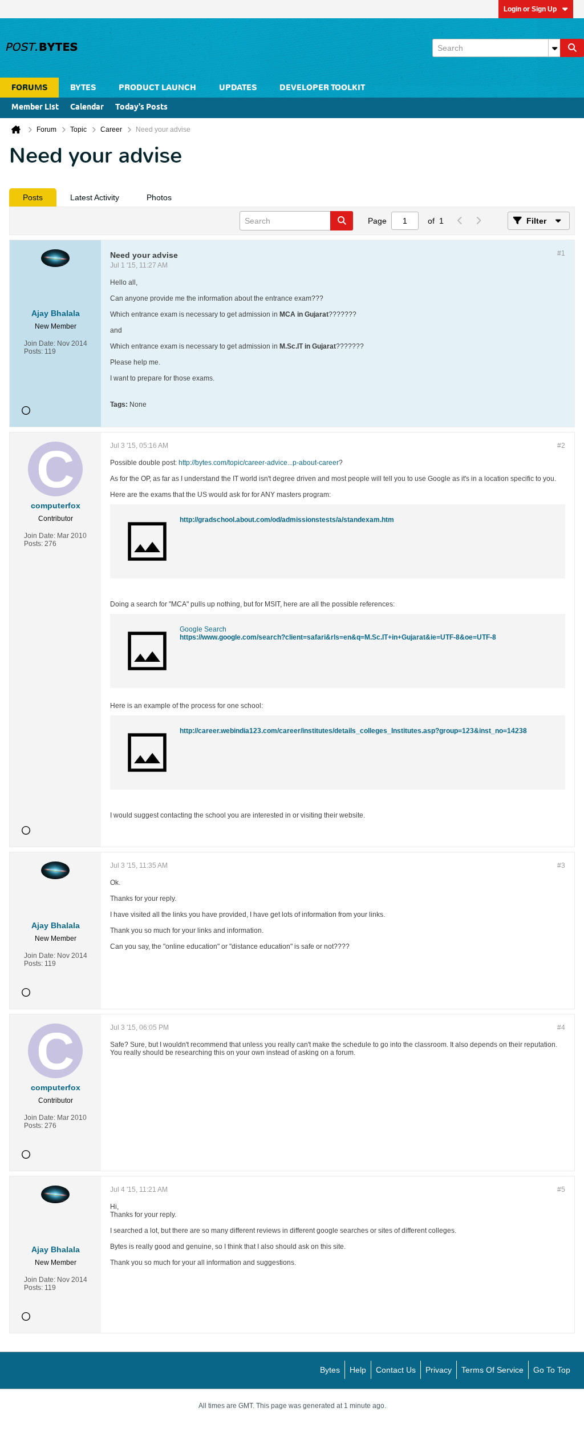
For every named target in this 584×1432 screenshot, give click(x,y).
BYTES (83, 87)
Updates (238, 87)
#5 (561, 1190)
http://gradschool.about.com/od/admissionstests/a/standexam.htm (287, 520)
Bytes (330, 1369)
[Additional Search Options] (554, 48)
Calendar (87, 107)
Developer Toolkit (322, 87)
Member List (35, 107)
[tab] (32, 197)
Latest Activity (94, 197)
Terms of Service (492, 1369)
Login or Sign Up (530, 9)
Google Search (203, 629)
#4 (561, 1027)
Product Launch (157, 87)
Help (358, 1369)
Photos (159, 197)
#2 (561, 446)
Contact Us (396, 1369)
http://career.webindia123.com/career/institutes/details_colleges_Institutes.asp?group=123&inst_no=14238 (353, 731)
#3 (561, 865)
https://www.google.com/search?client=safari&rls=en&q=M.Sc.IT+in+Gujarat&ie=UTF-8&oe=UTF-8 (338, 637)
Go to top (551, 1369)
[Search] (572, 48)
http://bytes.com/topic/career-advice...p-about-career (259, 463)
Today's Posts (141, 107)
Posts (33, 197)
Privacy (438, 1369)
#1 (561, 253)
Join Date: (39, 343)
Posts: (33, 351)
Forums (29, 87)
